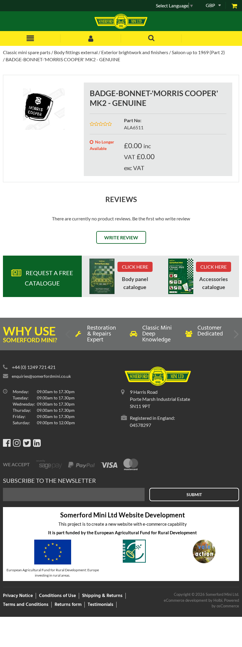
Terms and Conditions (25, 605)
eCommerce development (185, 600)
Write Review (121, 237)
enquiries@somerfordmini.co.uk (41, 376)
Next (236, 336)
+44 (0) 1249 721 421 (33, 367)
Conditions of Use (57, 596)
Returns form (68, 605)
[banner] (102, 276)
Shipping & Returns (102, 596)
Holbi (217, 600)
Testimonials (100, 605)
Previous (68, 336)
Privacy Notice (18, 596)
